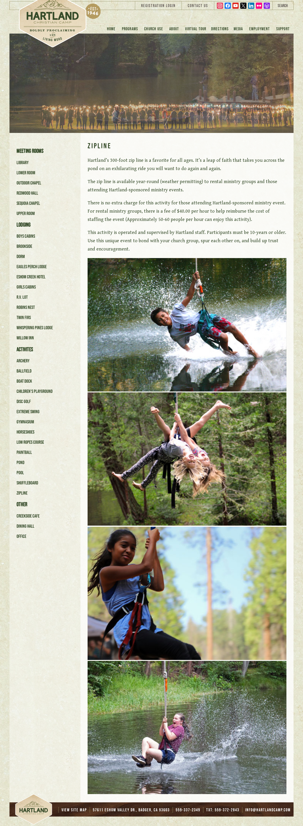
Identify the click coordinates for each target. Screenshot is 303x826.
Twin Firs (24, 317)
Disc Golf (24, 401)
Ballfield (24, 370)
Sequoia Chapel (28, 203)
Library (23, 162)
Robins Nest (26, 307)
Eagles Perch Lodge (32, 266)
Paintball (24, 452)
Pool (20, 472)
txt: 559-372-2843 (222, 810)
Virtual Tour (195, 28)
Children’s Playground (35, 391)
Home (111, 28)
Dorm (21, 256)
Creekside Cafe (28, 515)
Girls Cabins (26, 287)
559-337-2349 (188, 810)
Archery (23, 360)
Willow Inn (25, 337)
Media (238, 28)
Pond (20, 462)
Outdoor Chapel (29, 182)
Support (283, 28)
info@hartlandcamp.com (268, 810)
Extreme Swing (28, 411)
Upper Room (26, 213)
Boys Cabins (26, 236)
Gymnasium (25, 421)
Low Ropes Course (30, 442)
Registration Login (158, 5)
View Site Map (74, 810)
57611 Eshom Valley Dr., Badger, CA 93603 (131, 810)
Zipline (22, 493)
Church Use (153, 28)
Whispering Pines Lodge (35, 327)
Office (21, 536)
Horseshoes (25, 432)
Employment (259, 28)
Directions (220, 28)
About (174, 28)
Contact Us (198, 5)
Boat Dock (24, 381)
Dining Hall (25, 526)
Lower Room (26, 172)
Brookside (24, 246)
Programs (130, 28)
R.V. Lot (22, 297)
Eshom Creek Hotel (31, 276)
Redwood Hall (27, 193)
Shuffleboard (27, 482)
